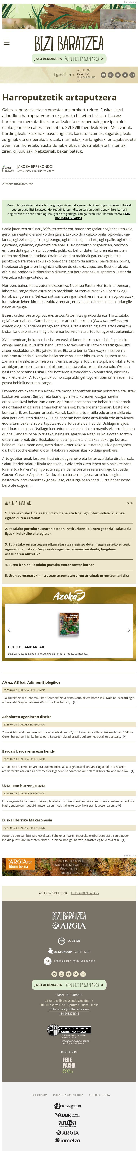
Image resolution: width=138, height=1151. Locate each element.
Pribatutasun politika (68, 1095)
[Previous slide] (9, 629)
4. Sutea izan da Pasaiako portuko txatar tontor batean (50, 565)
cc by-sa (73, 941)
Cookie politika (99, 1095)
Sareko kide (81, 951)
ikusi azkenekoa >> (86, 79)
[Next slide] (129, 629)
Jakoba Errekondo (35, 166)
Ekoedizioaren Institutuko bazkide (74, 960)
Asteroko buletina (83, 71)
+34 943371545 (69, 1014)
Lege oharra (39, 1095)
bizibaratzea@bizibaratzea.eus (69, 1009)
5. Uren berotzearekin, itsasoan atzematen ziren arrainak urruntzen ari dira (67, 575)
